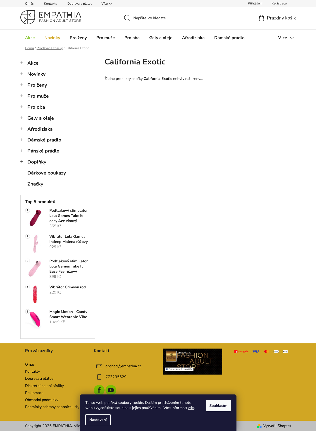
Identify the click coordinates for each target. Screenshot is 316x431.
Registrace (279, 3)
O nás (29, 3)
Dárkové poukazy (46, 173)
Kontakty (50, 3)
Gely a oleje (40, 118)
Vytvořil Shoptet (277, 425)
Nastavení (98, 419)
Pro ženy (37, 85)
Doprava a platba (79, 3)
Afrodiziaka (40, 129)
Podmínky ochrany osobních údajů (53, 406)
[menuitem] (30, 38)
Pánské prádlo (43, 151)
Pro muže (38, 96)
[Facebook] (99, 390)
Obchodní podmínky (41, 399)
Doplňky (36, 162)
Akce (32, 63)
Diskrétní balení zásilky (44, 385)
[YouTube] (110, 390)
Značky (35, 184)
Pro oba (36, 107)
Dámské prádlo (44, 140)
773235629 (116, 376)
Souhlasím (218, 405)
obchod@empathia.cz (123, 366)
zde (191, 407)
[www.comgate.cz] (261, 351)
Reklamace (34, 392)
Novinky (36, 74)
